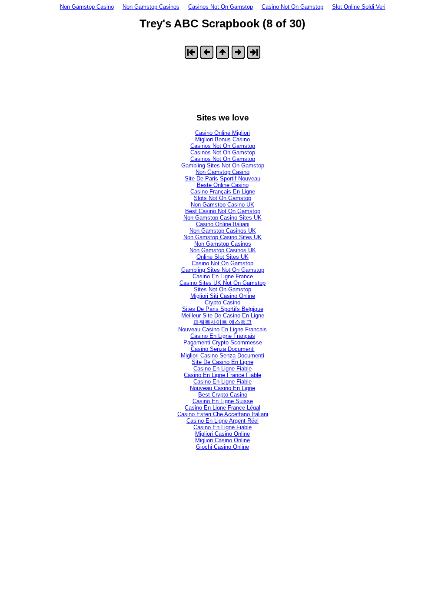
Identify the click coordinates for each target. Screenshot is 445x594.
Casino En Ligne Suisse (223, 401)
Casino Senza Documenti (223, 349)
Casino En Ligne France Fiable (222, 375)
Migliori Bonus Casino (222, 139)
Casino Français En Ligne (222, 191)
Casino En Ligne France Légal (222, 407)
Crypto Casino (222, 302)
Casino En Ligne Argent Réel (222, 420)
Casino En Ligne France (223, 276)
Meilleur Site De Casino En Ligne (222, 315)
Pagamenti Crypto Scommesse (222, 342)
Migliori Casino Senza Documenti (222, 355)
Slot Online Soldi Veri (358, 6)
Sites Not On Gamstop (222, 289)
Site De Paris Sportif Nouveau (222, 178)
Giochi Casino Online (222, 447)
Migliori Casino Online (222, 433)
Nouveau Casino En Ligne (222, 388)
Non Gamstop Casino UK (222, 204)
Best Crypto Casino (222, 394)
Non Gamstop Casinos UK (222, 230)
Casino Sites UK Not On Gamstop (222, 283)
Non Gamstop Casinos (151, 6)
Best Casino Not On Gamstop (222, 211)
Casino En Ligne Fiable (222, 368)
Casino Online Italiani (222, 224)
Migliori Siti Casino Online (222, 296)
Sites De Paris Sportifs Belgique (222, 309)
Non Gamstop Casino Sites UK (222, 217)
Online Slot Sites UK (222, 257)
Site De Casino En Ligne (222, 362)
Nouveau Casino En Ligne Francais (222, 329)
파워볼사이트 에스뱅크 (222, 322)
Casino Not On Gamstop (292, 6)
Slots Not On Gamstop (222, 198)
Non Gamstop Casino (87, 6)
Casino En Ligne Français (222, 336)
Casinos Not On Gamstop (220, 6)
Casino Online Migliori (222, 133)
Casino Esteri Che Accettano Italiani (222, 414)
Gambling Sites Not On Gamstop (222, 165)
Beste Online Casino (223, 185)
